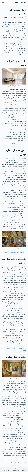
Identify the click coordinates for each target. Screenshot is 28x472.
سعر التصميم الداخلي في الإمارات (13, 252)
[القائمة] (3, 2)
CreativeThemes (8, 470)
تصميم (6, 26)
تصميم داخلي (6, 17)
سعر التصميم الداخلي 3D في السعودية (12, 143)
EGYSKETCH (20, 2)
